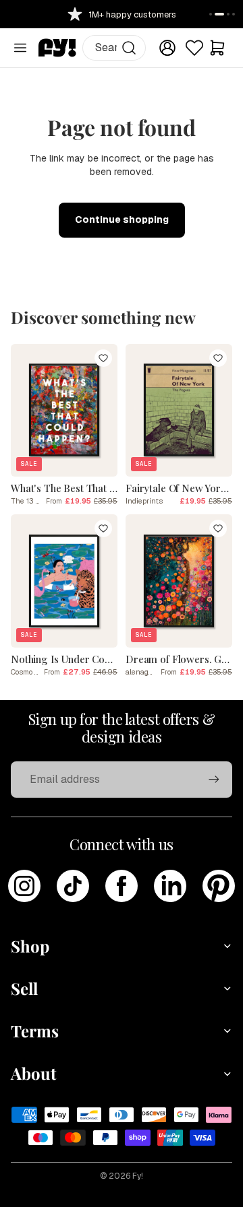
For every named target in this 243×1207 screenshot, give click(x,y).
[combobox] (114, 48)
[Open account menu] (167, 48)
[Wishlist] (194, 47)
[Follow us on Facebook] (121, 886)
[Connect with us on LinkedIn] (170, 886)
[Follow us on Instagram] (24, 886)
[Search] (129, 48)
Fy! (137, 1176)
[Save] (103, 358)
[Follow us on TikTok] (73, 886)
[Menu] (20, 48)
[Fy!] (57, 47)
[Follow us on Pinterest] (218, 886)
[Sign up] (214, 779)
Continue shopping (122, 219)
